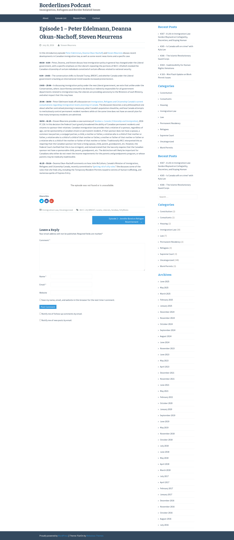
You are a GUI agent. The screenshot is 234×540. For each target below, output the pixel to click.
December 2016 (167, 500)
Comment (44, 240)
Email (42, 284)
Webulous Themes (94, 535)
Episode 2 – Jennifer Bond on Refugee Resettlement (126, 220)
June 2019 (164, 421)
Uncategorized (66, 210)
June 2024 (164, 342)
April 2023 (164, 366)
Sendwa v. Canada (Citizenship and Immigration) (116, 121)
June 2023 (164, 354)
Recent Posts (79, 18)
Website (43, 292)
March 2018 (165, 470)
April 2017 (164, 482)
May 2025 (164, 287)
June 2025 (164, 281)
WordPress (63, 535)
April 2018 (164, 464)
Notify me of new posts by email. (57, 320)
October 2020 (166, 403)
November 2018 (167, 433)
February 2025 (166, 299)
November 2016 (167, 506)
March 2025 (165, 293)
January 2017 (166, 494)
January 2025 (166, 305)
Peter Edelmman (73, 53)
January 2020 (166, 409)
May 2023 (164, 360)
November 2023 (167, 348)
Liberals (106, 210)
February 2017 (166, 488)
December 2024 (167, 312)
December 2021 (167, 372)
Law (162, 117)
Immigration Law (50, 210)
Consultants (166, 99)
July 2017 (164, 476)
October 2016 (166, 512)
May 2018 (164, 458)
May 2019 (164, 427)
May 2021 (164, 391)
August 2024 (165, 336)
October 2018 (166, 439)
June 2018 (164, 451)
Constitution (166, 92)
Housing (164, 105)
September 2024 (167, 330)
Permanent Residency (170, 123)
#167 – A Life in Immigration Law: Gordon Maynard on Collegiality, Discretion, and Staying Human (174, 37)
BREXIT (91, 210)
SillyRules (123, 210)
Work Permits (166, 147)
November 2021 (167, 378)
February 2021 (166, 397)
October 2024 (166, 324)
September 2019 (167, 415)
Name (42, 276)
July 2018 (164, 445)
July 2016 (164, 525)
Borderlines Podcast (65, 5)
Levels (99, 210)
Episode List (60, 18)
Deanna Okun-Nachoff (92, 53)
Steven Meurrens (68, 45)
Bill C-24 (83, 210)
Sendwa (114, 210)
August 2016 (165, 518)
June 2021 (164, 385)
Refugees (164, 129)
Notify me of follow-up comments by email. (62, 313)
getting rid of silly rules (104, 166)
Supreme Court (167, 135)
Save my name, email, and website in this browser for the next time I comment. (78, 300)
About (45, 18)
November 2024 (167, 318)
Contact (96, 18)
